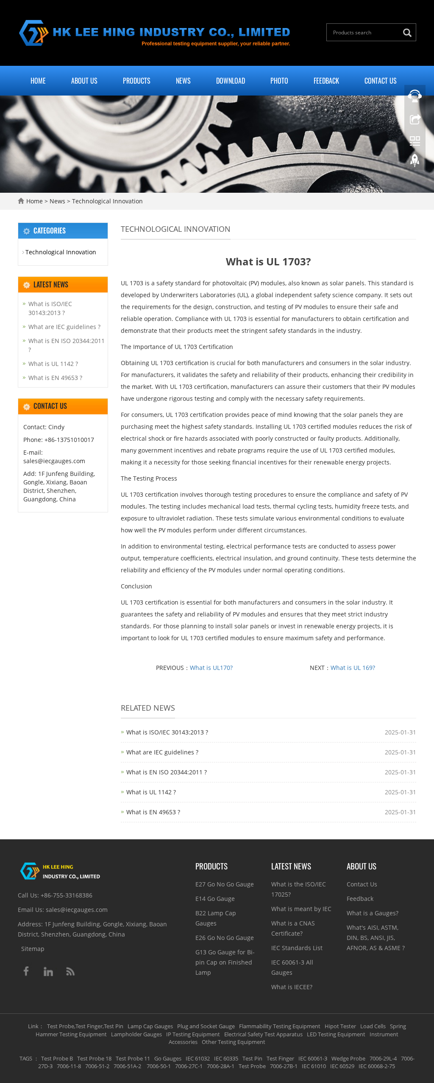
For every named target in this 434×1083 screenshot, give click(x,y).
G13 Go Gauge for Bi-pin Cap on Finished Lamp (225, 962)
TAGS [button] (25, 1058)
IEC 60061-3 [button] (312, 1058)
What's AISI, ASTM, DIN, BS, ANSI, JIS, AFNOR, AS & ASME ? (376, 937)
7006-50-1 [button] (158, 1066)
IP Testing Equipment (193, 1034)
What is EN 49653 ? (153, 812)
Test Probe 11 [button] (133, 1058)
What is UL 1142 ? (151, 792)
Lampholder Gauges (136, 1034)
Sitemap (33, 949)
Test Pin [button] (252, 1058)
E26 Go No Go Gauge (224, 938)
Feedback (326, 81)
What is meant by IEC (301, 909)
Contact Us (380, 81)
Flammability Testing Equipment (279, 1026)
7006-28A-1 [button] (220, 1066)
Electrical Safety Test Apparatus (263, 1034)
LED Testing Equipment (336, 1034)
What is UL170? (211, 668)
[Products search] (409, 33)
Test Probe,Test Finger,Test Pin (85, 1026)
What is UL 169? (353, 668)
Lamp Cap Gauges (150, 1026)
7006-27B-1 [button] (284, 1066)
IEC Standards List (297, 948)
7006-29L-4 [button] (383, 1058)
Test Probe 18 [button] (94, 1058)
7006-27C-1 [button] (189, 1066)
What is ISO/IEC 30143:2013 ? (167, 732)
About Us (84, 81)
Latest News (291, 866)
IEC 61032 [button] (198, 1058)
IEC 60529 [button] (342, 1066)
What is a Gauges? (372, 913)
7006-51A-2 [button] (127, 1066)
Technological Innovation (106, 201)
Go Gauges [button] (167, 1058)
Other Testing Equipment (233, 1042)
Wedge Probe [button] (348, 1058)
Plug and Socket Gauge (206, 1026)
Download (230, 81)
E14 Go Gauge (215, 899)
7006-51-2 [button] (97, 1066)
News (183, 81)
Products (136, 81)
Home (38, 81)
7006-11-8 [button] (69, 1066)
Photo (279, 81)
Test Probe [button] (252, 1066)
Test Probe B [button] (57, 1058)
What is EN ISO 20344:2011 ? (166, 772)
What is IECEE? (291, 987)
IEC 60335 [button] (226, 1058)
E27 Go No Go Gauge (224, 884)
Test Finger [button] (280, 1058)
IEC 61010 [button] (314, 1066)
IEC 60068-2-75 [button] (377, 1066)
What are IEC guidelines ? (162, 752)
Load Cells (373, 1026)
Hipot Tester (340, 1026)
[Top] (415, 162)
